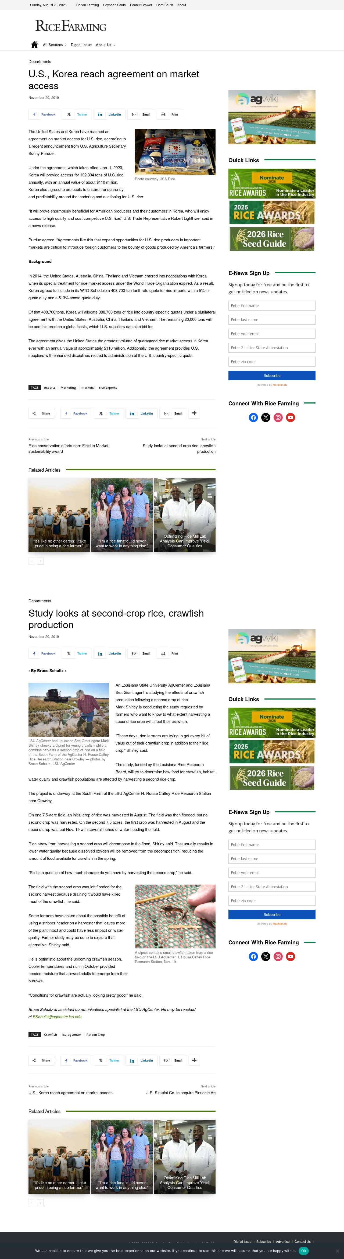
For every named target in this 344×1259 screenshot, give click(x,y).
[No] (337, 1251)
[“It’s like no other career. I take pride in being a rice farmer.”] (59, 515)
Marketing (68, 387)
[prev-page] (31, 561)
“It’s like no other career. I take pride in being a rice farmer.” (59, 543)
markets (87, 387)
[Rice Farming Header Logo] (69, 26)
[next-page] (40, 561)
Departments (39, 61)
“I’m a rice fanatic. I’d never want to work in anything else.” (122, 543)
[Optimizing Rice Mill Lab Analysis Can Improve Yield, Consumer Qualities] (185, 515)
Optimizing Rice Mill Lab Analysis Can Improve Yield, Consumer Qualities (185, 540)
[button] (304, 45)
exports (49, 387)
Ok (303, 1250)
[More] (194, 413)
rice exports (108, 387)
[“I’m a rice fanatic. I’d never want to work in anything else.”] (122, 515)
